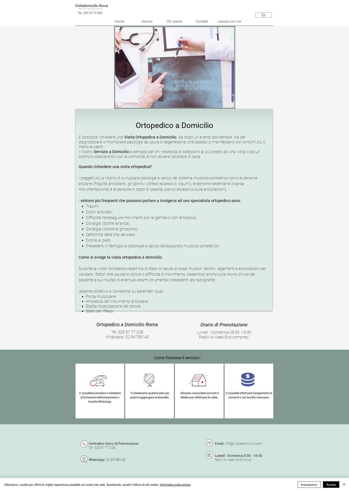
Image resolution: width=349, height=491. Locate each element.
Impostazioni (309, 485)
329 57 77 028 (130, 332)
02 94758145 (115, 460)
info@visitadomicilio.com (243, 443)
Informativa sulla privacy (175, 485)
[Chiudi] (344, 484)
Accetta (331, 485)
